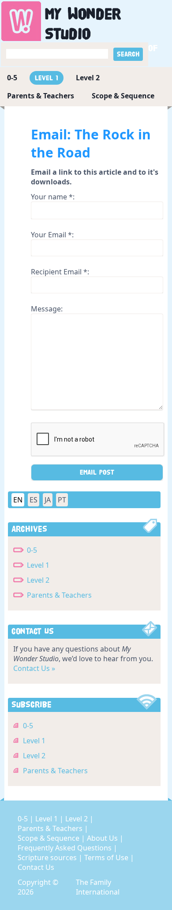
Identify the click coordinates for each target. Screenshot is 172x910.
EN (17, 500)
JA (48, 500)
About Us (103, 838)
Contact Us (36, 867)
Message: (47, 309)
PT (62, 500)
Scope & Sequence (123, 96)
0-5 (12, 77)
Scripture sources (48, 857)
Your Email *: (52, 235)
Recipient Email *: (60, 272)
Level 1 (46, 78)
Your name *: (53, 197)
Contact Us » (34, 668)
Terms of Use (107, 857)
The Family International (98, 887)
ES (33, 500)
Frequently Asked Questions (65, 848)
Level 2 (88, 77)
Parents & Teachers (40, 96)
